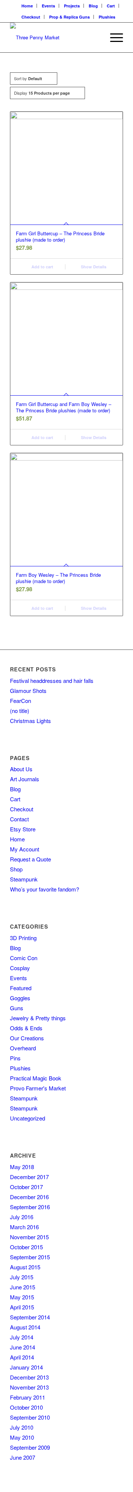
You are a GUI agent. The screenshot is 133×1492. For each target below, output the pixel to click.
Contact (19, 819)
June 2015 (22, 1287)
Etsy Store (22, 829)
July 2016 (21, 1217)
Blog (93, 6)
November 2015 (29, 1237)
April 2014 (22, 1357)
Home (27, 6)
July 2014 (21, 1337)
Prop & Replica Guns (69, 17)
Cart (111, 6)
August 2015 (25, 1267)
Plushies (107, 17)
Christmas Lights (30, 720)
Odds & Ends (26, 1028)
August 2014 (25, 1327)
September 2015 (30, 1257)
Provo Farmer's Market (38, 1088)
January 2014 (26, 1367)
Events (48, 6)
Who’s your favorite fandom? (44, 889)
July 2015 (21, 1277)
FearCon (20, 700)
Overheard (23, 1048)
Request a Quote (30, 859)
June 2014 (22, 1347)
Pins (15, 1058)
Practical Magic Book (35, 1078)
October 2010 (26, 1407)
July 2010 (21, 1427)
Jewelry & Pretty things (38, 1018)
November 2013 (29, 1387)
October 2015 (26, 1247)
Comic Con (23, 958)
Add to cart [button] (41, 266)
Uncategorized (27, 1118)
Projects (72, 6)
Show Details (93, 266)
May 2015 (22, 1297)
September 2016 (30, 1207)
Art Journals (24, 779)
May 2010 (22, 1437)
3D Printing (23, 938)
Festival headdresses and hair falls (51, 680)
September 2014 (30, 1317)
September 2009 (30, 1447)
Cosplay (20, 968)
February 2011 (27, 1397)
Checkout (30, 17)
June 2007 (22, 1457)
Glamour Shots (28, 690)
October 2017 (26, 1187)
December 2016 (29, 1197)
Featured (20, 988)
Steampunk (24, 879)
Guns (16, 1008)
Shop (16, 869)
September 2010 (30, 1417)
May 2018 (22, 1167)
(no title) (19, 710)
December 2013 (29, 1377)
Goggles (20, 998)
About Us (21, 769)
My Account (24, 849)
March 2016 (24, 1227)
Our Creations (27, 1038)
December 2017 (29, 1177)
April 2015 (22, 1307)
